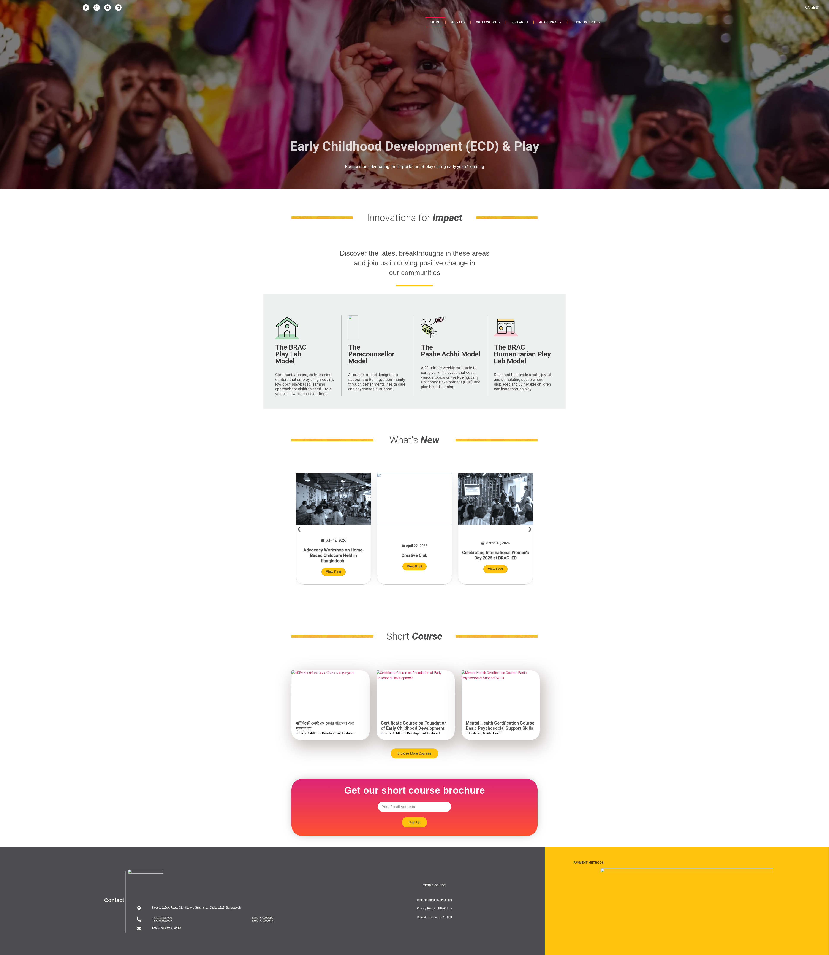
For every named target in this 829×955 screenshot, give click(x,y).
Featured (348, 733)
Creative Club (414, 555)
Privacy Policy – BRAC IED (434, 908)
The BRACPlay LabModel (290, 354)
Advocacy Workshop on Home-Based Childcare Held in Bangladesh (333, 555)
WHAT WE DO (486, 22)
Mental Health (492, 733)
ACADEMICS (548, 22)
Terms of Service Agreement (434, 899)
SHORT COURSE (584, 22)
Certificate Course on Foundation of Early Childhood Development (414, 725)
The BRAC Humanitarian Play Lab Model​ (522, 354)
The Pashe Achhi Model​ (450, 350)
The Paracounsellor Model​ (371, 354)
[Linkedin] (118, 7)
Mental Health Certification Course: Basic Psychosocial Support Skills (500, 725)
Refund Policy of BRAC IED (434, 917)
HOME (435, 22)
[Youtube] (107, 7)
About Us (458, 22)
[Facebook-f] (86, 7)
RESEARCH (519, 22)
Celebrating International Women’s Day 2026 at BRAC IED (495, 555)
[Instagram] (96, 7)
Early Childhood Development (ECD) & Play (414, 146)
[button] (299, 529)
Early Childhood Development (320, 733)
